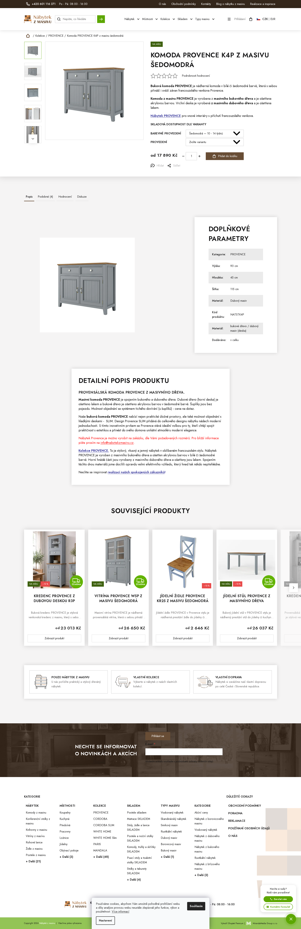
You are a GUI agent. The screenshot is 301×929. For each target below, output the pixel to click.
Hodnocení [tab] (65, 197)
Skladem (133, 806)
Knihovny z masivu (36, 830)
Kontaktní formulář (280, 906)
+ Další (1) (167, 857)
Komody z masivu (36, 813)
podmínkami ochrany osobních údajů (194, 761)
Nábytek (32, 806)
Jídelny (63, 844)
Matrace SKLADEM (138, 819)
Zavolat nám (280, 899)
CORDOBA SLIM (103, 825)
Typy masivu (170, 806)
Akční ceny (201, 813)
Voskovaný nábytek (172, 813)
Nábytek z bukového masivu (207, 849)
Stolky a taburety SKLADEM (137, 871)
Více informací (120, 912)
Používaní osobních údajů (249, 828)
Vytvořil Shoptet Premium (232, 923)
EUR (272, 19)
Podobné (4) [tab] (45, 197)
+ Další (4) (134, 880)
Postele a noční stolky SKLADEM (140, 838)
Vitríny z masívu (35, 836)
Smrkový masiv (169, 825)
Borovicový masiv (171, 844)
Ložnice (64, 838)
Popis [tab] (29, 197)
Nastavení (105, 920)
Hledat (101, 17)
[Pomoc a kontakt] (291, 919)
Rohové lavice (34, 842)
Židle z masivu (34, 849)
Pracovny (65, 832)
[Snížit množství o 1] (183, 156)
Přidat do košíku (227, 156)
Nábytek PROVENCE (166, 116)
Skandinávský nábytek (173, 819)
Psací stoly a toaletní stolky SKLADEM (139, 860)
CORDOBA (100, 819)
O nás (162, 4)
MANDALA (100, 850)
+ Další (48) (101, 857)
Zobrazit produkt (54, 638)
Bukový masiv (168, 850)
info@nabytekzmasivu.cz (117, 442)
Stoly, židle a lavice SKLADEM (138, 827)
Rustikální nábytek (171, 832)
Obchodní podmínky (183, 4)
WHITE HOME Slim (105, 838)
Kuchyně (64, 819)
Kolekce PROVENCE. (94, 450)
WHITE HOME (102, 832)
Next (32, 138)
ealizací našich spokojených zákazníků (137, 472)
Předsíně (65, 825)
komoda (168, 86)
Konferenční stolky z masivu (38, 821)
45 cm (234, 278)
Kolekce (99, 806)
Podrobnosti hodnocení (196, 76)
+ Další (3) (66, 857)
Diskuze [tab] (82, 197)
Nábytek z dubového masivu (207, 838)
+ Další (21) (33, 861)
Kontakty (206, 4)
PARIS (97, 844)
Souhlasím (196, 906)
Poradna (235, 813)
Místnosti (67, 806)
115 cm (234, 289)
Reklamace (236, 821)
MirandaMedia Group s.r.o (265, 923)
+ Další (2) (201, 875)
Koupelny (65, 813)
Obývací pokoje (69, 850)
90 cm (234, 266)
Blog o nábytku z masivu (230, 4)
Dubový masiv (238, 301)
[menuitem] (132, 19)
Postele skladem (136, 813)
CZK (265, 19)
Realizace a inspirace (262, 4)
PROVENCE (183, 86)
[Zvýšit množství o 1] (199, 156)
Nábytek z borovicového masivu (209, 821)
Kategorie (203, 806)
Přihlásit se (157, 736)
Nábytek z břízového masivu (207, 866)
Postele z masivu (36, 855)
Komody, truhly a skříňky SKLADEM (141, 849)
